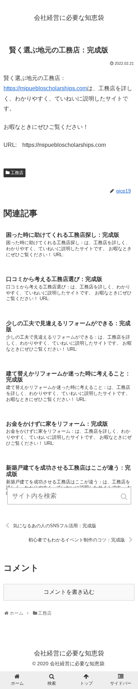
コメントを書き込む (69, 592)
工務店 (17, 172)
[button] (124, 496)
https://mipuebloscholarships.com (45, 88)
